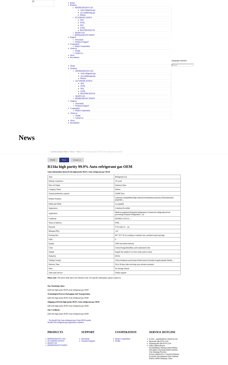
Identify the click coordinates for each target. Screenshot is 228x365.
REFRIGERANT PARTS (85, 35)
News (72, 120)
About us (73, 48)
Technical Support (81, 42)
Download (79, 40)
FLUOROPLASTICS (83, 18)
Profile (77, 51)
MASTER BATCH (87, 30)
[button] (118, 61)
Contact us (79, 53)
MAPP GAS (80, 33)
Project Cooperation (82, 46)
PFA (82, 25)
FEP (82, 20)
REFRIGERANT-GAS (84, 8)
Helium (83, 15)
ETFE (82, 28)
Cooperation (74, 44)
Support (73, 37)
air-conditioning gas (87, 13)
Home (72, 66)
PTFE (82, 23)
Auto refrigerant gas (87, 10)
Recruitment (74, 57)
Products (73, 5)
